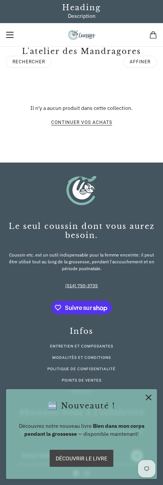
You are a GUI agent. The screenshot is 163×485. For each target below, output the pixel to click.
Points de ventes (82, 380)
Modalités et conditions (81, 357)
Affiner (140, 61)
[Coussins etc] (81, 35)
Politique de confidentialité (81, 369)
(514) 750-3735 (81, 285)
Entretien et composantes (81, 346)
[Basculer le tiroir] (10, 35)
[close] (148, 397)
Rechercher (29, 61)
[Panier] (153, 35)
